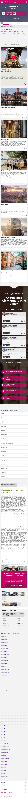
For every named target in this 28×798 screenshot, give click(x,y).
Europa (8, 26)
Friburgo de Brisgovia (7, 443)
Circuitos (18, 23)
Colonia (3, 422)
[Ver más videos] (19, 604)
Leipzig (3, 460)
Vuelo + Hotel (24, 23)
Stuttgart (3, 472)
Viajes (5, 26)
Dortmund (3, 426)
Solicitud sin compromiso (14, 585)
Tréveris (3, 476)
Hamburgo (4, 447)
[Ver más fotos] (4, 598)
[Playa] (22, 595)
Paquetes (12, 23)
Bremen (3, 418)
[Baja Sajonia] (15, 595)
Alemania (11, 26)
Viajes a (4, 636)
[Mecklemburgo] (4, 595)
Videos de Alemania (20, 84)
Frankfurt (3, 439)
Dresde (3, 430)
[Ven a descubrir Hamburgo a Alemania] (15, 605)
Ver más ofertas (15, 18)
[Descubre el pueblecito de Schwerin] (4, 605)
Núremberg (4, 468)
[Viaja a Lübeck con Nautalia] (8, 605)
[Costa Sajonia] (11, 595)
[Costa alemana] (8, 595)
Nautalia (2, 26)
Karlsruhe (3, 455)
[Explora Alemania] (11, 605)
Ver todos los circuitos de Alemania (14, 362)
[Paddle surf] (19, 595)
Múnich (3, 464)
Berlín (2, 413)
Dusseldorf (4, 434)
